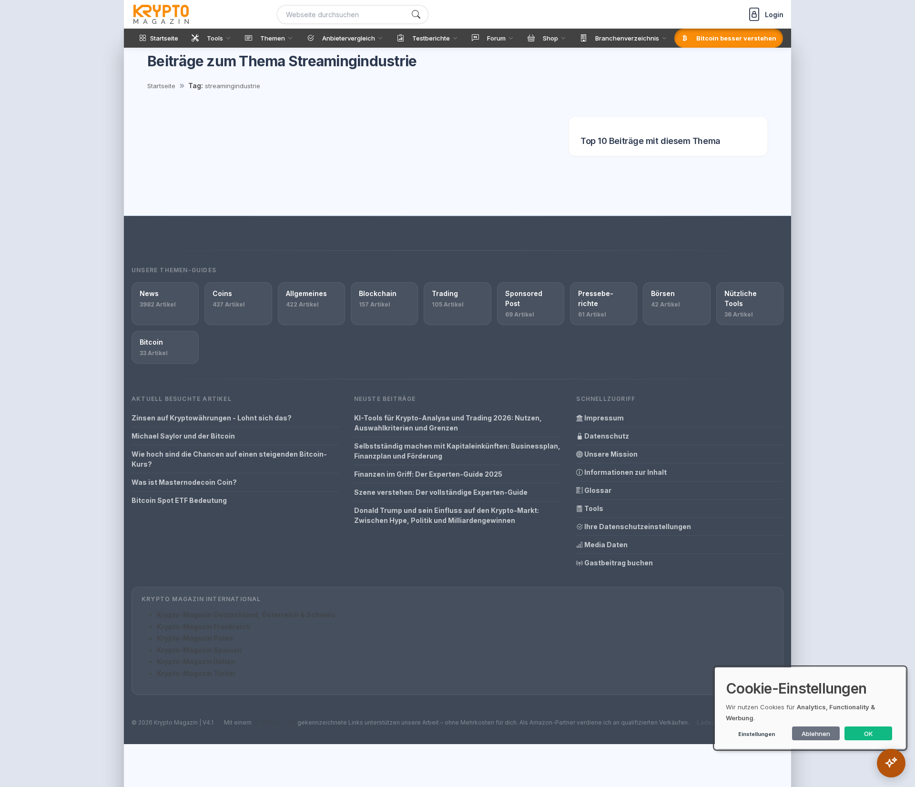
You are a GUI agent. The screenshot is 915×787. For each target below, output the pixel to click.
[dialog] (810, 708)
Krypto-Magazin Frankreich (203, 627)
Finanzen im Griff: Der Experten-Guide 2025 (428, 474)
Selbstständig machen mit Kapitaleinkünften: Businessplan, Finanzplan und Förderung (457, 451)
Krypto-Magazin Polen (195, 638)
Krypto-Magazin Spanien (199, 650)
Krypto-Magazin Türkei (196, 673)
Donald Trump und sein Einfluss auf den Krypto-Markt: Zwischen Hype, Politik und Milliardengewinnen (446, 515)
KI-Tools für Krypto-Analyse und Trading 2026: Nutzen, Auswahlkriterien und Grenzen (448, 423)
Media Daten (605, 545)
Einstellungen (756, 734)
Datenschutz (606, 436)
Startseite (161, 86)
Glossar (597, 490)
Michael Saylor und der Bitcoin (183, 436)
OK (868, 733)
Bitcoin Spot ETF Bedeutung (179, 500)
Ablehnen (816, 733)
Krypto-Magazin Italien (196, 661)
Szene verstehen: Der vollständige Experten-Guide (441, 492)
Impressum (603, 418)
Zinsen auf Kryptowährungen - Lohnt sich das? (212, 418)
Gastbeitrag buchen (618, 563)
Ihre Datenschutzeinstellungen (637, 526)
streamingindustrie (232, 86)
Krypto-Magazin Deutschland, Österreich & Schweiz (246, 615)
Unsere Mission (610, 454)
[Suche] (416, 14)
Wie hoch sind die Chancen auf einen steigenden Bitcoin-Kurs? (229, 459)
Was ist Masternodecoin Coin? (184, 482)
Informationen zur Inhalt (625, 472)
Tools (593, 508)
